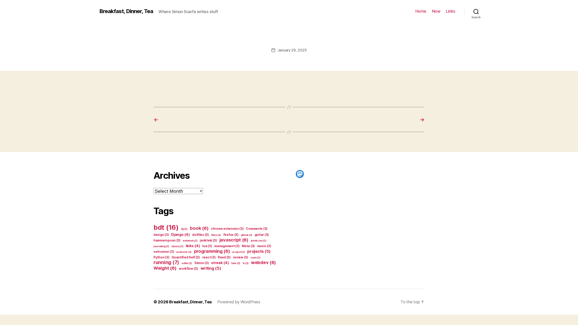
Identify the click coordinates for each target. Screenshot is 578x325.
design (161, 235)
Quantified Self (186, 257)
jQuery (177, 246)
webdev (263, 262)
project (238, 252)
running (166, 262)
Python (161, 257)
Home (420, 11)
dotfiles (200, 235)
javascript (233, 240)
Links (450, 11)
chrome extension (227, 228)
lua (207, 246)
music (264, 246)
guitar (262, 235)
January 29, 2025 (292, 50)
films (216, 235)
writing (210, 268)
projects (258, 251)
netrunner (164, 251)
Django (180, 234)
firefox (230, 235)
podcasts (183, 252)
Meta (248, 246)
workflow (188, 268)
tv (246, 263)
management (226, 246)
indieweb (190, 240)
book (199, 228)
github (246, 235)
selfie (187, 263)
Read (224, 257)
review (240, 257)
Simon (201, 263)
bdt (166, 227)
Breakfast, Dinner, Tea (126, 11)
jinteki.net (258, 240)
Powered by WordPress (238, 301)
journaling (161, 246)
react (209, 257)
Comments (256, 228)
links (193, 246)
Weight (165, 268)
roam (256, 257)
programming (212, 251)
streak (220, 262)
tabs (235, 263)
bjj (184, 229)
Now (436, 11)
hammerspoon (167, 240)
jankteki (208, 240)
